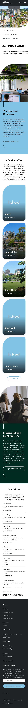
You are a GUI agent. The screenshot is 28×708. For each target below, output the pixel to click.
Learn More (14, 379)
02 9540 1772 (8, 564)
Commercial (6, 615)
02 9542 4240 (8, 553)
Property (5, 609)
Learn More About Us (10, 141)
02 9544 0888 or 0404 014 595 (13, 587)
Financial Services (8, 619)
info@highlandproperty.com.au (12, 634)
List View (7, 34)
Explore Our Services (14, 469)
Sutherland (6, 547)
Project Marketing (8, 612)
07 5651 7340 (8, 576)
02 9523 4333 (8, 510)
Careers (5, 625)
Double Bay (6, 515)
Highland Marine (8, 580)
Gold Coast (6, 569)
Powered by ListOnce (8, 703)
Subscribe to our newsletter (14, 686)
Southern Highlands (9, 535)
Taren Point (6, 558)
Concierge (6, 622)
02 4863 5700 (8, 542)
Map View (15, 34)
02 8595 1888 (8, 531)
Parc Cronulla (7, 503)
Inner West (6, 526)
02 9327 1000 (8, 521)
